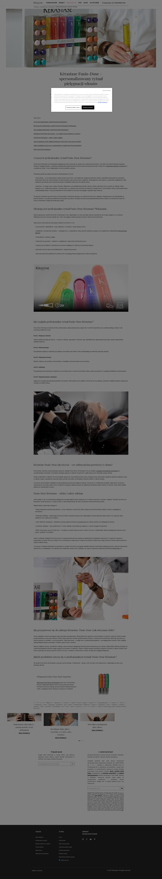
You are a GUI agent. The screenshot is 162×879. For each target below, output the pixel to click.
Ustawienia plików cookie (73, 107)
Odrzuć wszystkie (107, 90)
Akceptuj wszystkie (88, 107)
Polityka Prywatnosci (102, 102)
